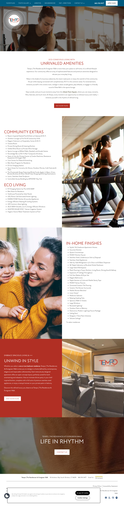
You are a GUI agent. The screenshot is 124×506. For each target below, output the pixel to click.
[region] (53, 495)
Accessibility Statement (110, 486)
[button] (112, 3)
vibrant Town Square (70, 92)
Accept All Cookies (82, 493)
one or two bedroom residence (29, 366)
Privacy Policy (97, 486)
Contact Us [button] (62, 452)
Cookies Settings (83, 498)
